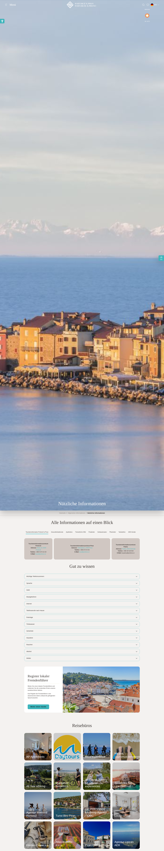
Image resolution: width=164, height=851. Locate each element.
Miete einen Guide (38, 707)
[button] (2, 21)
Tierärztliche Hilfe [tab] (80, 532)
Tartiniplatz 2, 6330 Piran (85, 548)
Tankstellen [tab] (122, 532)
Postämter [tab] (92, 532)
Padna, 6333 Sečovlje (128, 549)
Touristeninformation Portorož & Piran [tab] (37, 532)
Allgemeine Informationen (76, 513)
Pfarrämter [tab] (113, 532)
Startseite (62, 513)
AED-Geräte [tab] (132, 532)
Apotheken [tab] (69, 532)
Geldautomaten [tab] (102, 532)
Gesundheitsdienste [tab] (57, 532)
